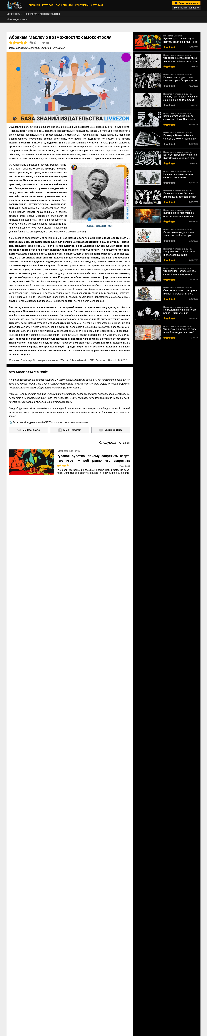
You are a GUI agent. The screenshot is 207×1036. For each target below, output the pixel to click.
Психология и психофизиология (42, 13)
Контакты (81, 5)
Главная (34, 5)
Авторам (97, 5)
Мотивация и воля (17, 19)
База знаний (64, 5)
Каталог (47, 5)
